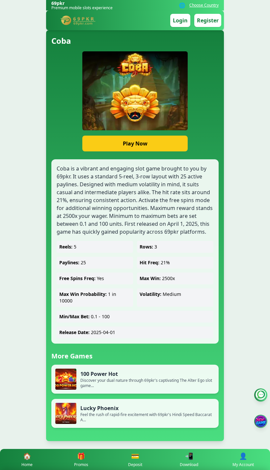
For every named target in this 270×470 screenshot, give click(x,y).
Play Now (135, 143)
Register (208, 20)
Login (180, 20)
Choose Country (204, 5)
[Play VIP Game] (260, 421)
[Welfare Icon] (260, 395)
